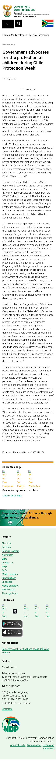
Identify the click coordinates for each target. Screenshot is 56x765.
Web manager (34, 745)
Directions (7, 708)
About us (6, 543)
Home (5, 35)
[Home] (26, 11)
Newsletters (8, 589)
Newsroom (7, 554)
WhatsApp (34, 486)
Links (4, 558)
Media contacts (10, 585)
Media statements (39, 35)
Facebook (7, 486)
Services (6, 547)
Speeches (7, 581)
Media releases (19, 35)
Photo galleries (10, 593)
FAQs (4, 570)
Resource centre (10, 551)
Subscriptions (9, 578)
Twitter (21, 486)
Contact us (7, 562)
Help (4, 566)
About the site (17, 745)
